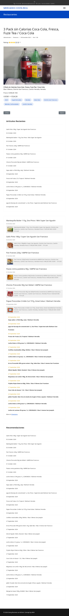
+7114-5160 (18, 3)
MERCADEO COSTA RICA (16, 8)
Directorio (15, 37)
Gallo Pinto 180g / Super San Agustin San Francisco (27, 236)
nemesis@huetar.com (29, 3)
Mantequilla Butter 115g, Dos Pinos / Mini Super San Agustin (31, 220)
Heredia (27, 100)
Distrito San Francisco (50, 100)
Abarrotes (37, 100)
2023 (6, 100)
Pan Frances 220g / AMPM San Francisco (22, 252)
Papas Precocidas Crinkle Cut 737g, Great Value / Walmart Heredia (33, 301)
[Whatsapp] (34, 2)
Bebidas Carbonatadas (12, 104)
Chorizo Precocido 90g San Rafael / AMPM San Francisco (29, 285)
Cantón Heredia (27, 104)
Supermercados (16, 100)
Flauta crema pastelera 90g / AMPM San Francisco (26, 269)
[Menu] (64, 8)
